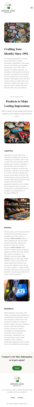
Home (13, 397)
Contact (20, 397)
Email (17, 368)
